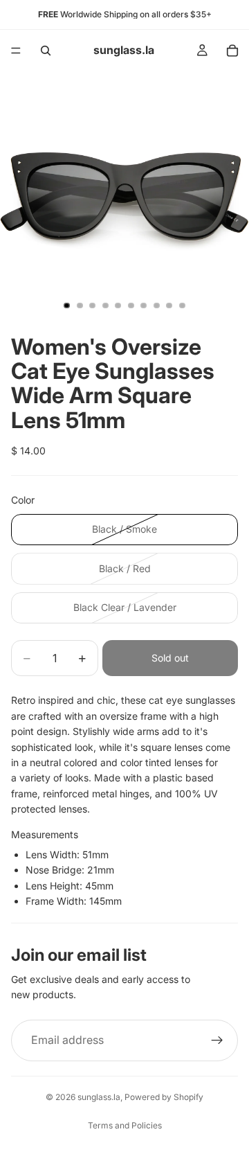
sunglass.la (98, 1097)
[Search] (45, 50)
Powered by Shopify (163, 1097)
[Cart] (232, 50)
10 (182, 305)
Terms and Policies (125, 1125)
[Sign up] (217, 1040)
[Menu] (16, 51)
